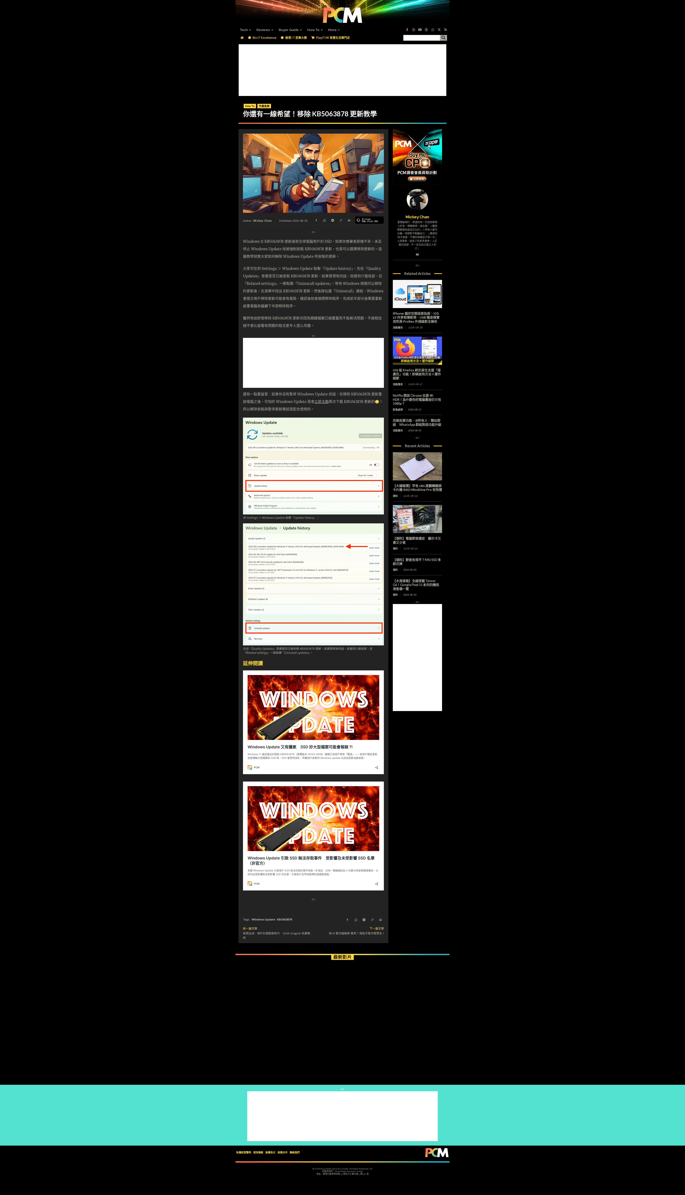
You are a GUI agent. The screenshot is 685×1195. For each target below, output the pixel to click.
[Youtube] (420, 30)
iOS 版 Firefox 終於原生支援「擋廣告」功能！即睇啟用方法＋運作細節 (417, 374)
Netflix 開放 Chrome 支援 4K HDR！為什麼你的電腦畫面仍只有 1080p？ (417, 399)
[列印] (348, 220)
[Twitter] (439, 30)
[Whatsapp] (433, 30)
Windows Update (263, 919)
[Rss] (445, 30)
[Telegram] (332, 220)
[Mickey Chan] (417, 199)
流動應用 (398, 327)
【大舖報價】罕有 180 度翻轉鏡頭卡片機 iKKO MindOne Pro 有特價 (417, 488)
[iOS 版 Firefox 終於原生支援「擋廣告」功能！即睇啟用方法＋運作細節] (417, 351)
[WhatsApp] (324, 220)
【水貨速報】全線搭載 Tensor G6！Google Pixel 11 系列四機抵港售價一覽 (416, 585)
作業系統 (264, 106)
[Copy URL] (340, 220)
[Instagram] (413, 30)
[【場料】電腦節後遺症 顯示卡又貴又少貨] (417, 519)
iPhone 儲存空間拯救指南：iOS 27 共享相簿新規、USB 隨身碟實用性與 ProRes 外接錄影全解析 (416, 317)
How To (250, 106)
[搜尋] (443, 38)
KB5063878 (284, 919)
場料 (395, 495)
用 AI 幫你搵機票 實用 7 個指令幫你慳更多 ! (356, 933)
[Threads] (426, 30)
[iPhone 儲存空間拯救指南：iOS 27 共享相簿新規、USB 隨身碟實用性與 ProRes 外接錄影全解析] (417, 294)
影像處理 (398, 409)
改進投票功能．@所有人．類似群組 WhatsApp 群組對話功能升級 (417, 422)
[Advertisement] (342, 69)
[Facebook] (407, 30)
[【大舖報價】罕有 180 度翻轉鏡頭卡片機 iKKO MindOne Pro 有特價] (417, 466)
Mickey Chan (262, 220)
